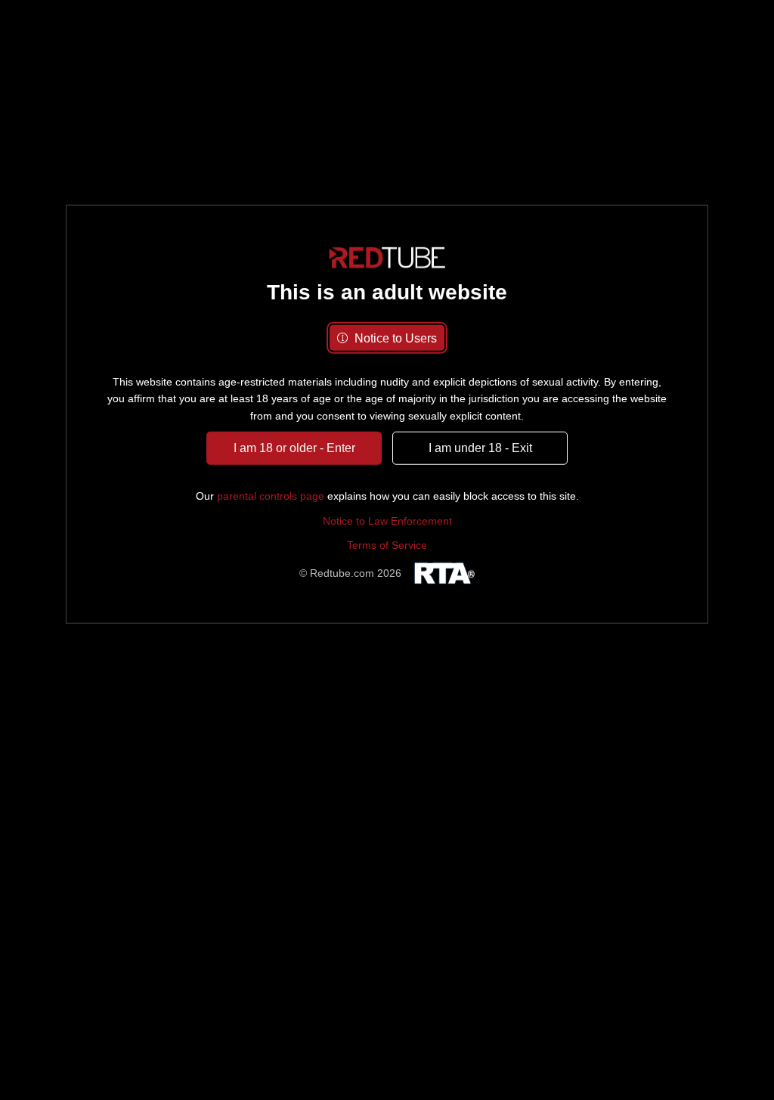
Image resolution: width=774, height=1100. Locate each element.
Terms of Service (387, 545)
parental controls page (270, 496)
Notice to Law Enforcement (387, 521)
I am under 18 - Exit (480, 448)
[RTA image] (442, 572)
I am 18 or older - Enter (294, 448)
